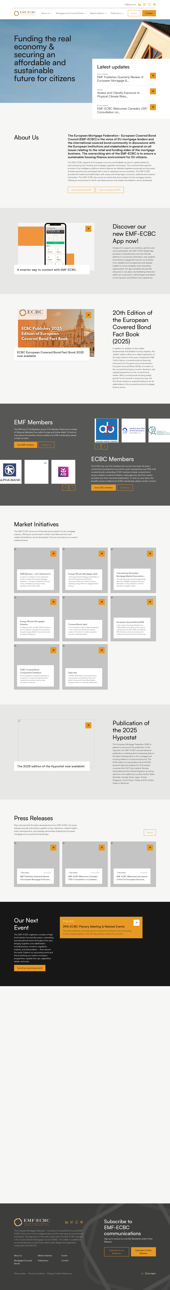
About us (46, 13)
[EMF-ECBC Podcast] (154, 4)
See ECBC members (103, 487)
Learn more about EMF (81, 190)
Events (134, 13)
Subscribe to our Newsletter (116, 1252)
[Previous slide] (98, 446)
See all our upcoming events (29, 968)
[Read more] (153, 76)
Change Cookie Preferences (59, 1273)
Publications (116, 13)
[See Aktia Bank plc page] (36, 472)
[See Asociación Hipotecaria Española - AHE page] (133, 430)
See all (150, 832)
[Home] (25, 13)
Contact (149, 13)
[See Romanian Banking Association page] (107, 430)
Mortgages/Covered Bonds (23, 1262)
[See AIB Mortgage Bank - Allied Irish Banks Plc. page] (63, 472)
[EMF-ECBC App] (149, 4)
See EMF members (25, 445)
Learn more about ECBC (110, 190)
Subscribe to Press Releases (143, 1252)
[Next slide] (105, 446)
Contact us (46, 445)
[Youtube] (144, 4)
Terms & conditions (36, 1273)
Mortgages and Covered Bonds (70, 13)
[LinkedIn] (139, 4)
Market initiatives (97, 13)
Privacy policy (20, 1273)
